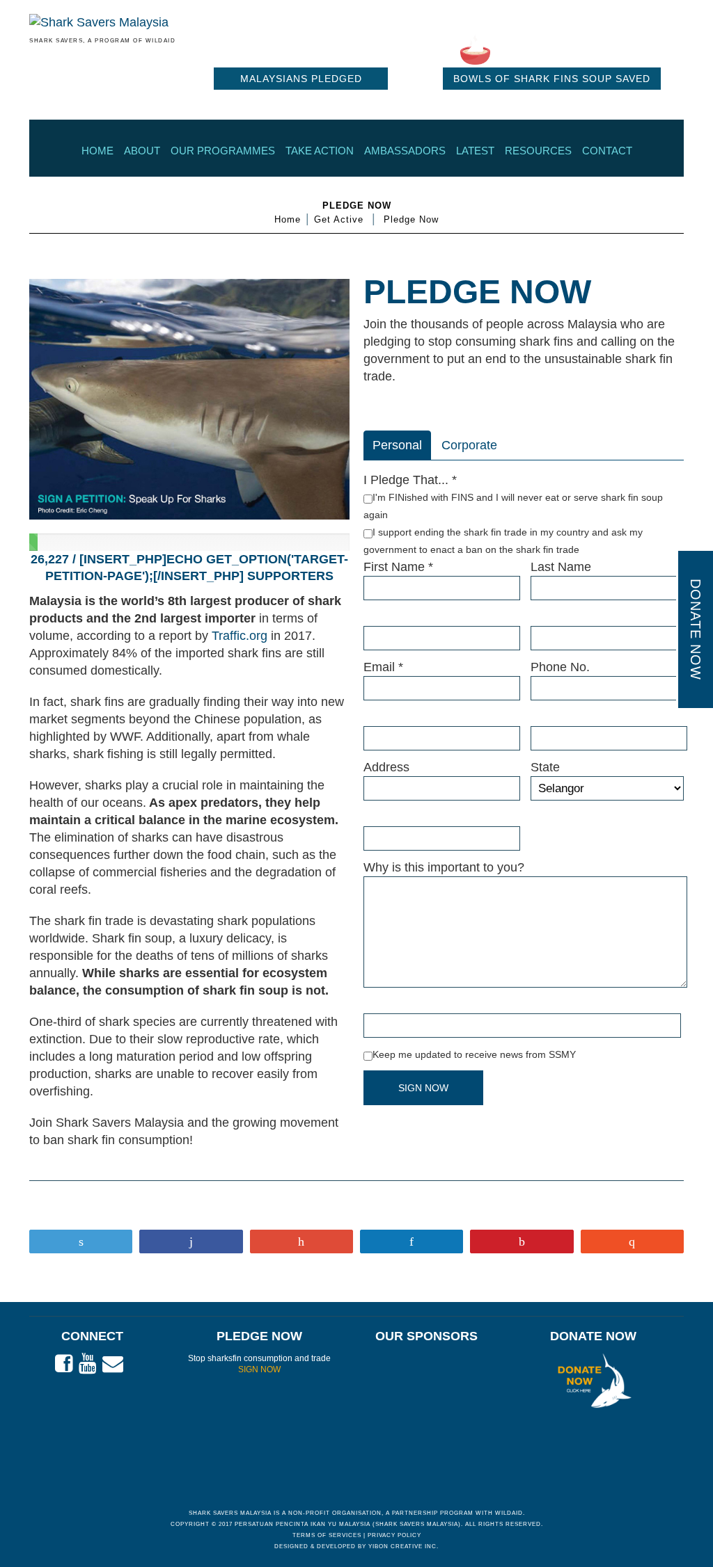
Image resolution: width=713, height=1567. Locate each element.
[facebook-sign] (64, 1363)
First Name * (398, 567)
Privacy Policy (394, 1535)
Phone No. (560, 667)
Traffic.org (239, 636)
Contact (607, 150)
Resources (538, 150)
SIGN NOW (259, 1369)
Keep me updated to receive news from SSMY (474, 1054)
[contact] (112, 1363)
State (545, 767)
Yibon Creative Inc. (403, 1546)
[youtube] (88, 1363)
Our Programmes (223, 150)
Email (383, 667)
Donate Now (695, 629)
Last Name (561, 567)
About (142, 150)
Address (386, 767)
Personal (397, 445)
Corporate (469, 445)
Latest (475, 150)
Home (97, 150)
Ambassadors (405, 150)
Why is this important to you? (443, 867)
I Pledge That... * (410, 480)
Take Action (319, 150)
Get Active (338, 219)
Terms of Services (326, 1535)
